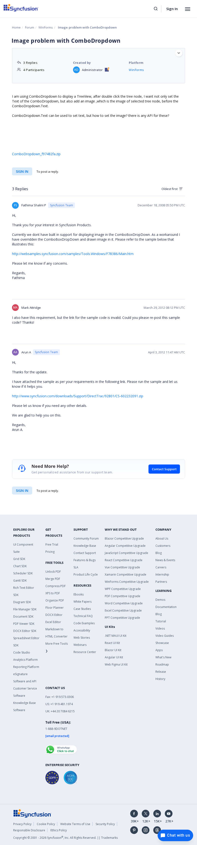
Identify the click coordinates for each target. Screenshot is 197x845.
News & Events (165, 560)
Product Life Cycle (86, 574)
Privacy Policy (22, 824)
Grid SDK (19, 559)
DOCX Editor (53, 615)
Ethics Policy (58, 830)
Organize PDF (54, 600)
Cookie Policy (46, 824)
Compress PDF (55, 586)
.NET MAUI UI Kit (115, 636)
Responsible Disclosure (29, 830)
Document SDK (23, 616)
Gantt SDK (20, 580)
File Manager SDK (25, 609)
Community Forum (86, 538)
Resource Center (85, 652)
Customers (162, 546)
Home (16, 27)
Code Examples (84, 623)
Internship (162, 574)
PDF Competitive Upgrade (122, 596)
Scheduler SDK (23, 573)
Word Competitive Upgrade (124, 603)
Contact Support (164, 469)
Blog (158, 553)
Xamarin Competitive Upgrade (125, 574)
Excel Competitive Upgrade (123, 610)
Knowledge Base (85, 546)
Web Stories (82, 638)
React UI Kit (112, 643)
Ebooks (79, 594)
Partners (161, 582)
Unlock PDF (53, 572)
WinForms (45, 27)
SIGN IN (22, 490)
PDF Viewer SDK (23, 624)
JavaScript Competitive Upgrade (126, 553)
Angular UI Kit (114, 657)
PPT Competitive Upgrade (122, 618)
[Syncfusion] (32, 813)
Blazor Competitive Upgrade (124, 538)
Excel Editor (53, 622)
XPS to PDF (52, 593)
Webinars (80, 645)
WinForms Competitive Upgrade (127, 582)
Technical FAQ (83, 616)
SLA (76, 567)
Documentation (166, 607)
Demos (160, 600)
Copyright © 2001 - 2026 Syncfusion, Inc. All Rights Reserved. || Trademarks (65, 838)
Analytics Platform (25, 660)
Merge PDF (52, 579)
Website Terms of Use (75, 824)
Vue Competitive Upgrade (122, 567)
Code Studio (21, 652)
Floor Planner (54, 608)
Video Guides (164, 636)
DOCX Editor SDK (24, 631)
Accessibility (82, 630)
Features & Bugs (85, 560)
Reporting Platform (26, 667)
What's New (163, 657)
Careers (160, 567)
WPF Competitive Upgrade (123, 589)
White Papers (83, 602)
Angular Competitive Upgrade (125, 546)
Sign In (172, 8)
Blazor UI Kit (113, 650)
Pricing (50, 552)
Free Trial (51, 544)
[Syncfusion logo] (21, 8)
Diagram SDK (22, 602)
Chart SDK (20, 566)
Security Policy (105, 824)
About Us (161, 538)
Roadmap (162, 664)
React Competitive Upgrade (123, 560)
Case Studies (82, 609)
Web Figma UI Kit (116, 664)
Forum (29, 27)
